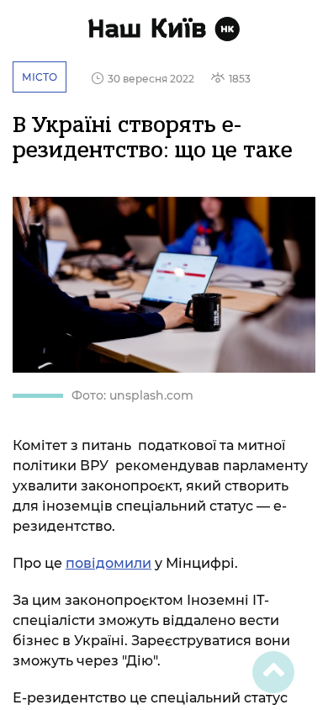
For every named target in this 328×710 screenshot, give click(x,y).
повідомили (108, 563)
